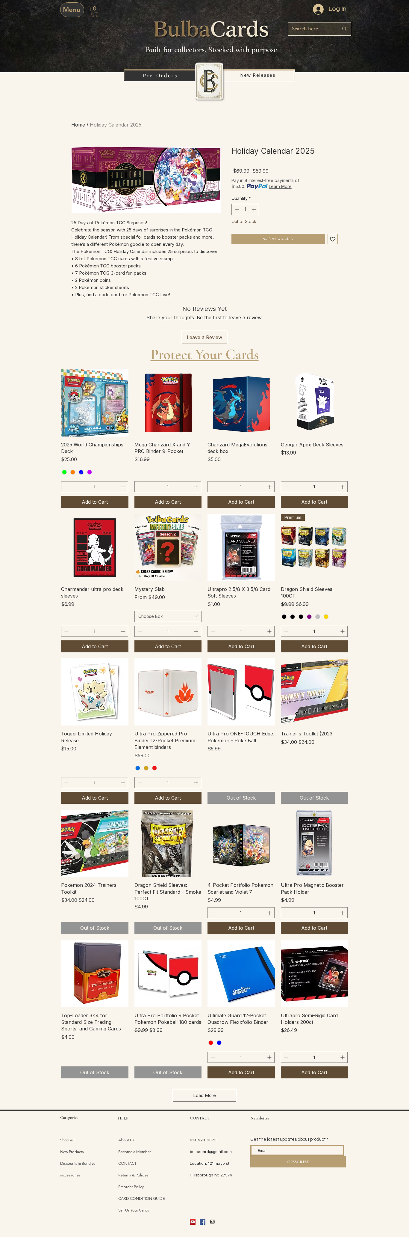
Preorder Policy (131, 1187)
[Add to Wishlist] (333, 239)
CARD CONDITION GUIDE (141, 1198)
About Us (126, 1140)
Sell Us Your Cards (133, 1210)
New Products (72, 1151)
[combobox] (168, 616)
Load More (204, 1095)
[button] (95, 11)
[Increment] (254, 209)
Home (78, 125)
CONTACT (127, 1163)
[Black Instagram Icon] (212, 1222)
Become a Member (134, 1151)
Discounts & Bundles (78, 1163)
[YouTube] (193, 1222)
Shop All (67, 1140)
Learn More (280, 186)
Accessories (70, 1175)
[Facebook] (202, 1222)
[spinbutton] (245, 209)
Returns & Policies (133, 1175)
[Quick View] (94, 403)
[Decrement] (236, 209)
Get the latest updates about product (288, 1139)
